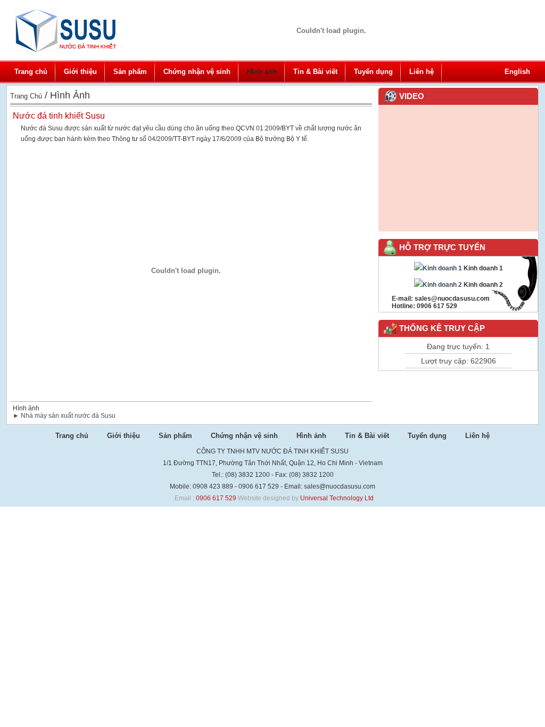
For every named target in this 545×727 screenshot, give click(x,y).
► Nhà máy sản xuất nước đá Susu (64, 415)
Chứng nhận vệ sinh (196, 72)
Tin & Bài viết (315, 72)
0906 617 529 (216, 498)
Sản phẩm (130, 72)
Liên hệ (421, 72)
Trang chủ (30, 72)
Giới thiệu (80, 72)
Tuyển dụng (373, 72)
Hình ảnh (262, 72)
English (517, 72)
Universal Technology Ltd (337, 498)
